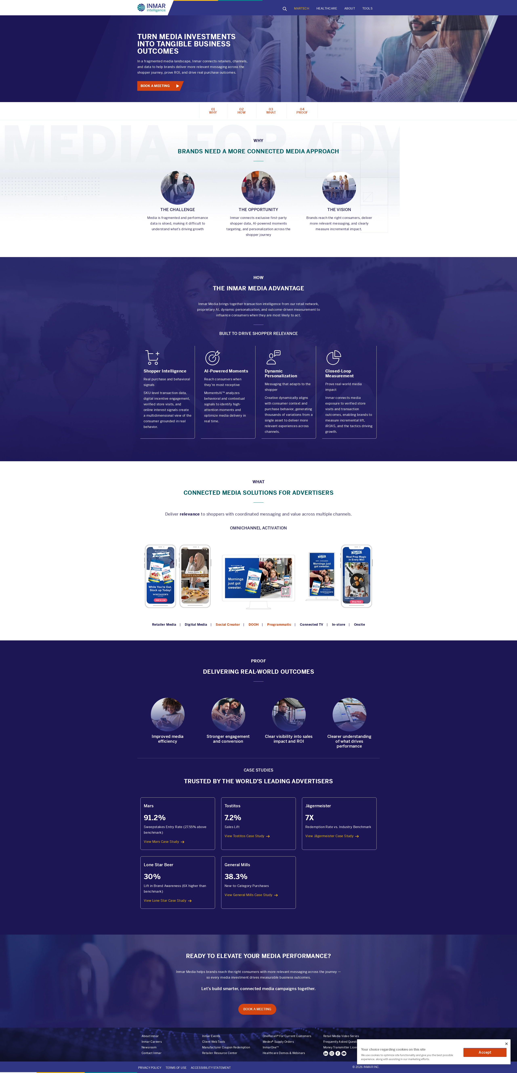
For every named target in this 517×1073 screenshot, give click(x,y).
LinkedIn (325, 1053)
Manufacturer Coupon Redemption (226, 1047)
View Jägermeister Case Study (329, 836)
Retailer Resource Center (219, 1053)
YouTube (344, 1053)
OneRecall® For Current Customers (287, 1036)
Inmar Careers (152, 1042)
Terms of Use (176, 1068)
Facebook (337, 1053)
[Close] (506, 1044)
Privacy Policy (150, 1068)
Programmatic (279, 624)
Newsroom (149, 1047)
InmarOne (271, 1047)
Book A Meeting (155, 86)
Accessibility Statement (211, 1068)
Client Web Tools (213, 1042)
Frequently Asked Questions (342, 1042)
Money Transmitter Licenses (343, 1047)
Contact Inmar (152, 1053)
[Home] (152, 8)
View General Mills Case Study (249, 895)
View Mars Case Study (161, 842)
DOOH (254, 624)
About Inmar (150, 1036)
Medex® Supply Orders (278, 1042)
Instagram (331, 1053)
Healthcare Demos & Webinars (284, 1053)
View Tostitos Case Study (245, 836)
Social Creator (228, 624)
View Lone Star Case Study (165, 900)
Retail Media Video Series (341, 1036)
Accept (485, 1052)
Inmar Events (211, 1036)
